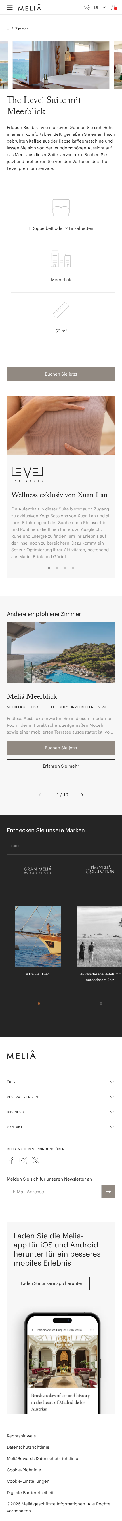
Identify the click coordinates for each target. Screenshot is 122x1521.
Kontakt (14, 1127)
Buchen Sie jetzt (61, 374)
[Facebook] (11, 1160)
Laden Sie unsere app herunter (52, 1283)
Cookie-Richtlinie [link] (24, 1470)
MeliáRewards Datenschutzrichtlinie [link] (42, 1458)
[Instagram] (23, 1160)
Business (15, 1112)
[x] (36, 1160)
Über (11, 1082)
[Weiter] (79, 795)
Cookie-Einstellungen (28, 1481)
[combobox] (100, 7)
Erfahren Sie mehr (61, 766)
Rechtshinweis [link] (21, 1436)
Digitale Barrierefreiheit (30, 1492)
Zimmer (21, 29)
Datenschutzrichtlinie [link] (28, 1447)
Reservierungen (22, 1097)
